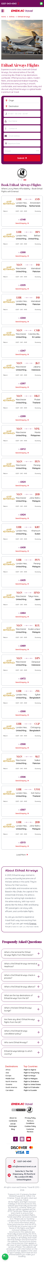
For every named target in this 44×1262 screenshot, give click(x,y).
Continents (13, 1121)
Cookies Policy (30, 1126)
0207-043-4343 (8, 3)
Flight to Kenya (29, 1076)
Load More (21, 855)
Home (3, 17)
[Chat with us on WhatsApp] (5, 1257)
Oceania (9, 1084)
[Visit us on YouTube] (28, 1139)
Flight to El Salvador (31, 1087)
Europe (8, 1076)
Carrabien (9, 1090)
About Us (13, 1118)
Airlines (12, 17)
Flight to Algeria (30, 1070)
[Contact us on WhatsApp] (41, 3)
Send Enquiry (21, 223)
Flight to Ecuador (30, 1090)
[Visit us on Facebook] (15, 1139)
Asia (7, 1073)
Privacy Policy (30, 1118)
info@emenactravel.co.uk (24, 1166)
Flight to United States (32, 1084)
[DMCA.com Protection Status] (18, 1110)
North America (11, 1081)
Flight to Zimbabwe (31, 1081)
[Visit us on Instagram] (22, 1139)
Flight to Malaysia (30, 1079)
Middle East (10, 1079)
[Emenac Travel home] (22, 11)
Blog (13, 1129)
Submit (20, 158)
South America (11, 1087)
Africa (8, 1070)
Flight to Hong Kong (31, 1073)
